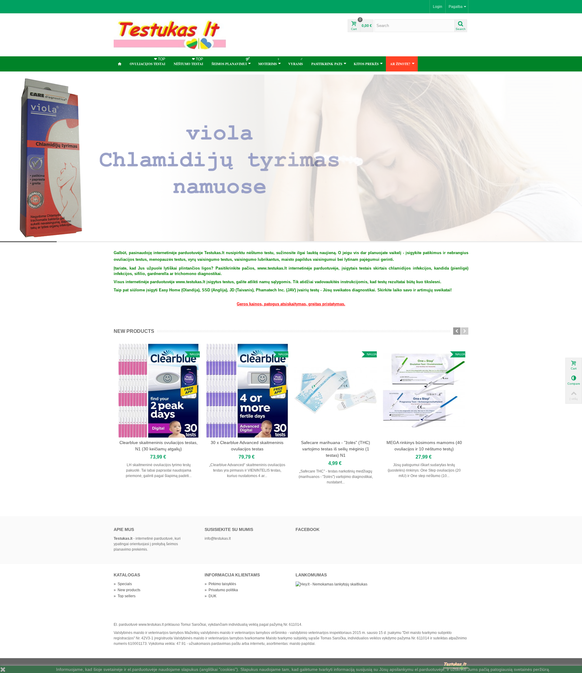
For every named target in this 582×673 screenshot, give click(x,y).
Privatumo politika (221, 590)
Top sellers (124, 596)
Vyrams (295, 61)
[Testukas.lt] (170, 34)
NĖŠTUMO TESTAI (188, 61)
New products (134, 331)
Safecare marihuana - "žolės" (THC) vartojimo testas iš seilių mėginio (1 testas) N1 (335, 449)
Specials (123, 584)
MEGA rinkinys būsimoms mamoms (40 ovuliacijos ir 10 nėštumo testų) (424, 445)
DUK (210, 596)
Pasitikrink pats (326, 63)
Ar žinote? (400, 63)
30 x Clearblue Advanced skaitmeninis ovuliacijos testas (247, 445)
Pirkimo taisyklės (220, 584)
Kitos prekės (366, 63)
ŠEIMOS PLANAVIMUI (231, 61)
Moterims (269, 61)
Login (437, 7)
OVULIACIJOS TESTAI (147, 61)
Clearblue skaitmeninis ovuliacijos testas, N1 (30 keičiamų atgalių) (158, 445)
